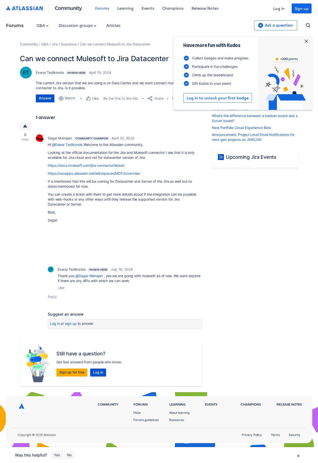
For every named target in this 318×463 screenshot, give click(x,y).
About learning (179, 413)
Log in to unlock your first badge (218, 98)
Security (294, 435)
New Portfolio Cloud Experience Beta (241, 128)
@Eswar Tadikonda (67, 144)
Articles (113, 25)
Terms (275, 435)
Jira (55, 44)
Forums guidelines (146, 420)
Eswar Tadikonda (50, 72)
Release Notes (205, 8)
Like (61, 288)
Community (68, 7)
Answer (45, 98)
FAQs (137, 413)
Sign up (302, 8)
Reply (52, 297)
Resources (176, 420)
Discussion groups (76, 25)
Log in (279, 8)
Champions (173, 8)
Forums (102, 8)
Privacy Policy (252, 435)
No (69, 455)
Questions (69, 44)
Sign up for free (71, 372)
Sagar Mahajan (60, 138)
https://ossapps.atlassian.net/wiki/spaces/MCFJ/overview (94, 173)
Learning (125, 8)
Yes (57, 455)
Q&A (41, 25)
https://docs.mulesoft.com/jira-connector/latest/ (86, 165)
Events (148, 8)
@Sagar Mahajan (89, 276)
